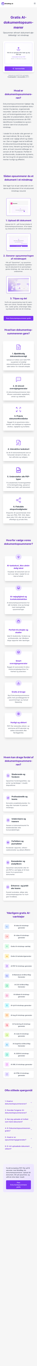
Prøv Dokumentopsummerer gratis (18, 318)
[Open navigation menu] (35, 3)
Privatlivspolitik (12, 77)
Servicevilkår (21, 77)
